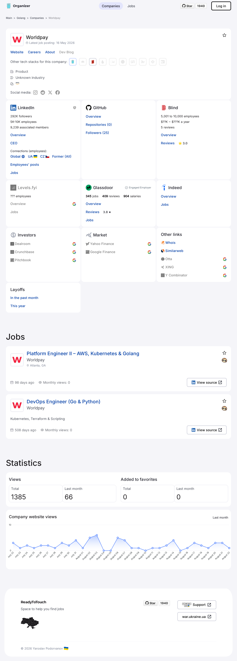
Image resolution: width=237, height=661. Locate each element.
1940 (201, 6)
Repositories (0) (99, 125)
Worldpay (36, 359)
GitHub (99, 107)
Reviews (168, 143)
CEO (13, 143)
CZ (42, 156)
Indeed (175, 187)
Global (15, 156)
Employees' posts (24, 164)
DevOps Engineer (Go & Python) (64, 401)
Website (17, 52)
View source (207, 382)
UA (30, 156)
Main (9, 17)
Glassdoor (103, 187)
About (50, 52)
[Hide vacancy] (224, 360)
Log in (221, 6)
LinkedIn (26, 107)
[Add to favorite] (224, 35)
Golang (21, 17)
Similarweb (174, 251)
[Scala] (92, 61)
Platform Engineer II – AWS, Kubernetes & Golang (83, 353)
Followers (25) (97, 133)
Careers (34, 52)
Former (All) (61, 156)
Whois (170, 243)
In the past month (24, 298)
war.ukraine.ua (194, 617)
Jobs (131, 6)
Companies (111, 6)
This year (17, 306)
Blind (173, 107)
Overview (18, 135)
